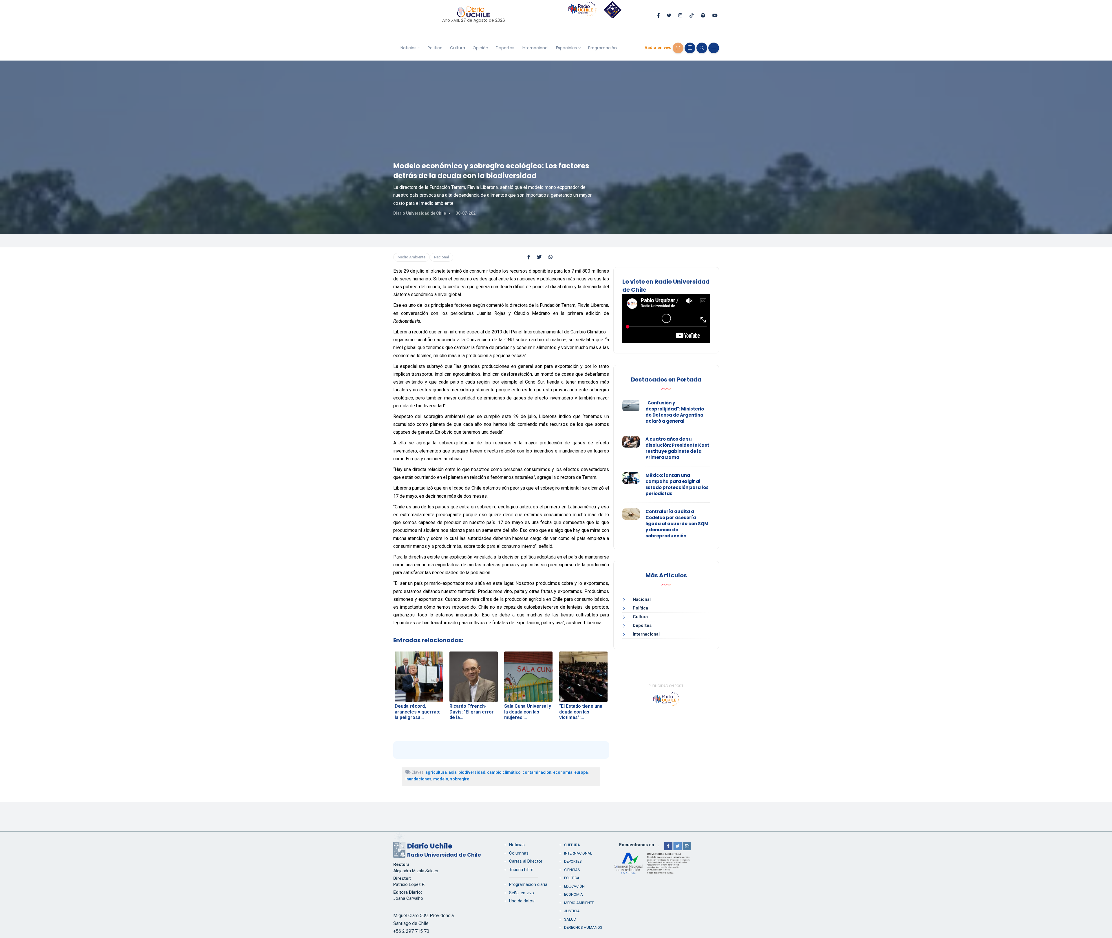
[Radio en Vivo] (678, 48)
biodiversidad (471, 772)
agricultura (436, 772)
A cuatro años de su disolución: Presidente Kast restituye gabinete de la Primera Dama (677, 448)
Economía (573, 894)
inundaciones (418, 779)
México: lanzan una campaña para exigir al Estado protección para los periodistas (677, 484)
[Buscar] (701, 48)
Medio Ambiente (411, 257)
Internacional (535, 48)
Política (435, 48)
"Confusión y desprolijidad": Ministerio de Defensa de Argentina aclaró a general (674, 412)
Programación (602, 48)
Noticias (408, 48)
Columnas (518, 853)
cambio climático (504, 772)
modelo (440, 779)
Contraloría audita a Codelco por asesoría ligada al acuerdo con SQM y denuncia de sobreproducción (676, 523)
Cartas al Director (525, 861)
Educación (574, 886)
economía (563, 772)
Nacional (441, 257)
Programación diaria (528, 884)
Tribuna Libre (521, 869)
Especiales (566, 48)
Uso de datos (522, 901)
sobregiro (459, 779)
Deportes (505, 48)
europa (581, 772)
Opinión (480, 48)
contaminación (536, 772)
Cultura (457, 48)
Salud (570, 919)
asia (453, 772)
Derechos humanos (583, 927)
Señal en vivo (521, 892)
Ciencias (572, 870)
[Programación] (690, 48)
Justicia (572, 911)
